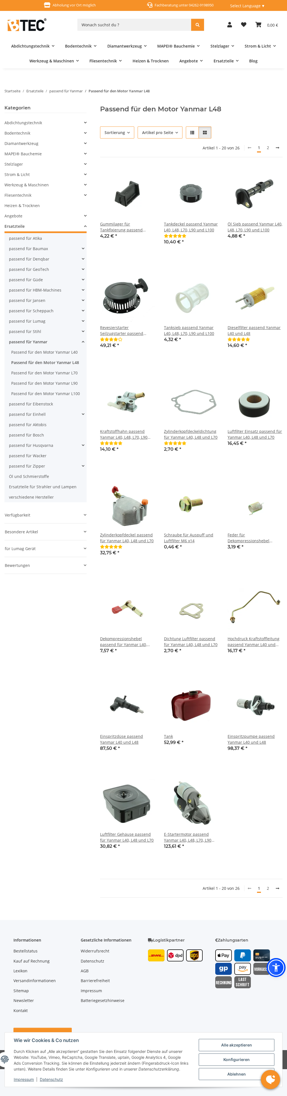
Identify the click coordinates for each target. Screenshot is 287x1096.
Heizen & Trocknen (22, 205)
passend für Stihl (25, 331)
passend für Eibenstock (31, 404)
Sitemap (21, 990)
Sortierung (115, 132)
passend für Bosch (26, 435)
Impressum (24, 1079)
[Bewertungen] (175, 235)
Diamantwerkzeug (21, 143)
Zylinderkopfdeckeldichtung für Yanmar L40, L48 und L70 (190, 434)
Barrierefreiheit (95, 980)
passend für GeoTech (29, 269)
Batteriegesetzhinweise (102, 1000)
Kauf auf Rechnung (31, 961)
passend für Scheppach (31, 310)
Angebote (13, 216)
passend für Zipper (27, 466)
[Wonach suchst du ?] (197, 25)
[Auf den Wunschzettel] (145, 176)
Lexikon (20, 970)
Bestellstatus (25, 951)
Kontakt (20, 1010)
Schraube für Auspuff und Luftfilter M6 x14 (188, 537)
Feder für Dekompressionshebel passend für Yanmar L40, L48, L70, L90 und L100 (251, 538)
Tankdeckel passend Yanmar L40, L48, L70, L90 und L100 (191, 227)
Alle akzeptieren (236, 1045)
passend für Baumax (28, 248)
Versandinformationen (34, 980)
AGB (85, 970)
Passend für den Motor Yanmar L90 (44, 383)
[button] (230, 25)
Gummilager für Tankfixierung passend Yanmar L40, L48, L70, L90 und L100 (123, 227)
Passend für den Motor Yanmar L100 (45, 393)
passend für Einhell (27, 414)
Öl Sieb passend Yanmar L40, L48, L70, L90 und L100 (255, 227)
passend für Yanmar (28, 341)
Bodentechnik (17, 133)
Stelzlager (13, 164)
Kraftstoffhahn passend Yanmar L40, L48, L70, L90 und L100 (123, 434)
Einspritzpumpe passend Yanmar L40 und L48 (251, 739)
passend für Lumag (27, 321)
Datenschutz (51, 1079)
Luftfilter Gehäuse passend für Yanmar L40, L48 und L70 (127, 837)
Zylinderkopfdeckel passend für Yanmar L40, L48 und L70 (127, 537)
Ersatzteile (14, 226)
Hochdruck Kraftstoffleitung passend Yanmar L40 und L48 (253, 641)
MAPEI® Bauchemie (23, 153)
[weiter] (277, 147)
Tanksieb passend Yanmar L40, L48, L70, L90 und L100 (189, 330)
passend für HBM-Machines (35, 290)
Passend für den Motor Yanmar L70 (44, 372)
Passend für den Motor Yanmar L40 (44, 352)
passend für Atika (25, 238)
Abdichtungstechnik (23, 122)
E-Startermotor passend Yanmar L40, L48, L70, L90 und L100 (187, 837)
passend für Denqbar (29, 259)
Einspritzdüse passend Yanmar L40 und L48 (121, 739)
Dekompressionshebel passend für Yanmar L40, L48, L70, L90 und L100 (123, 641)
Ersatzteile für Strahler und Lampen (43, 486)
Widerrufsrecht (95, 951)
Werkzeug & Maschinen (26, 184)
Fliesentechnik (17, 195)
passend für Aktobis (28, 424)
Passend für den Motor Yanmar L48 (45, 362)
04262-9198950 (195, 5)
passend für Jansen (27, 300)
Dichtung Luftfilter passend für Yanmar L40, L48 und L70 (190, 641)
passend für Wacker (28, 455)
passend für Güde (26, 279)
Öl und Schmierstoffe (29, 476)
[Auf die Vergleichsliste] (131, 176)
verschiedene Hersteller (31, 497)
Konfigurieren (236, 1059)
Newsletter (23, 1000)
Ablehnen (236, 1074)
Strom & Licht (17, 174)
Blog (253, 61)
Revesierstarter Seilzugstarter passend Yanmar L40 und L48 (121, 330)
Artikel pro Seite (157, 132)
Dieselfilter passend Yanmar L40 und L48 (254, 330)
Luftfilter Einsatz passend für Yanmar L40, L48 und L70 (255, 434)
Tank (168, 736)
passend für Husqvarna (31, 445)
